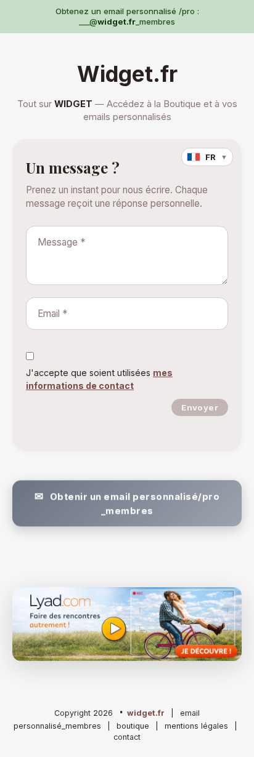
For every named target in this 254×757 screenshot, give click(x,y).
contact (127, 737)
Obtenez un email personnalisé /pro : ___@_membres (127, 16)
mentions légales (196, 726)
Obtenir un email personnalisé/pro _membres (135, 503)
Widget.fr (127, 74)
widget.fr (146, 713)
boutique (133, 726)
